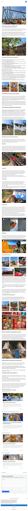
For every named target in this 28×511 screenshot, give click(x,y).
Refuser (14, 507)
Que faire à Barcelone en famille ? (6, 391)
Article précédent (3, 472)
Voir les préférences (14, 509)
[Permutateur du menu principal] (26, 2)
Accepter (14, 505)
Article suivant (25, 472)
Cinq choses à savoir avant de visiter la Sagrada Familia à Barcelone (10, 411)
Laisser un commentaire (5, 27)
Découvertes (10, 27)
